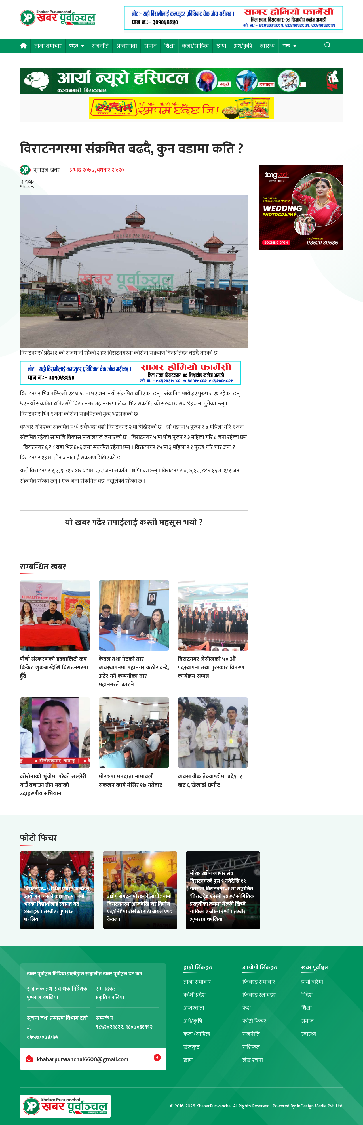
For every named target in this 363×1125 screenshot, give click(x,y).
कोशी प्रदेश (194, 995)
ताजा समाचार (48, 46)
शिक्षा (169, 46)
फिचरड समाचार (258, 982)
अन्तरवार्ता (126, 46)
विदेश (307, 995)
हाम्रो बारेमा (312, 982)
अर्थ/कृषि (243, 46)
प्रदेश (73, 46)
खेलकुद (191, 1047)
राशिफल (251, 1047)
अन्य (286, 46)
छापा (221, 46)
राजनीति (100, 46)
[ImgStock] (301, 209)
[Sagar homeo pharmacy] (233, 28)
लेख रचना (252, 1060)
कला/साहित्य (195, 46)
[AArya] (181, 82)
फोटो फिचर (254, 1021)
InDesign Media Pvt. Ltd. (320, 1106)
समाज (150, 46)
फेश (246, 1008)
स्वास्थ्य (267, 46)
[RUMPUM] (181, 109)
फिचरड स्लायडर (259, 995)
